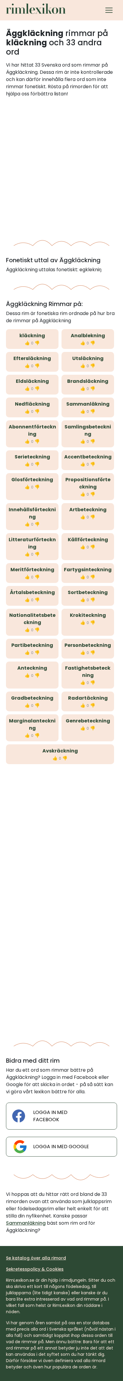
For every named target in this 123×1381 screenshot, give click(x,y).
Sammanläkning (88, 404)
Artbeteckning (88, 509)
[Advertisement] (61, 166)
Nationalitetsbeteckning (32, 619)
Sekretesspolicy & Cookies (35, 1269)
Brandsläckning (87, 381)
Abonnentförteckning (32, 430)
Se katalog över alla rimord (36, 1258)
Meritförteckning (32, 569)
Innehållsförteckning (32, 513)
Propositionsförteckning (87, 483)
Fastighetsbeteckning (87, 672)
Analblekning (88, 335)
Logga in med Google (61, 1146)
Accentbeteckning (88, 456)
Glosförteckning (32, 479)
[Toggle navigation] (109, 10)
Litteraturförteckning (32, 543)
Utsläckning (88, 358)
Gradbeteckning (32, 698)
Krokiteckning (88, 615)
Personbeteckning (87, 645)
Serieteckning (32, 456)
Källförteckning (88, 539)
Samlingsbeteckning (87, 430)
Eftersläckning (32, 358)
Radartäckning (88, 698)
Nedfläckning (32, 404)
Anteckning (32, 668)
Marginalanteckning (32, 724)
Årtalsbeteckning (32, 592)
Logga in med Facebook (50, 1116)
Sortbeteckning (88, 592)
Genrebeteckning (88, 720)
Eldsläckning (32, 381)
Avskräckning (60, 750)
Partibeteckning (32, 645)
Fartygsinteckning (88, 569)
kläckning (32, 335)
